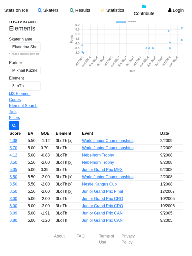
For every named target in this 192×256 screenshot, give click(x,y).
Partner (15, 62)
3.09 (13, 213)
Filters (14, 118)
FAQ (80, 236)
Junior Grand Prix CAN (102, 213)
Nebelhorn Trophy (98, 155)
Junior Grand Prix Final (102, 191)
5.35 (13, 170)
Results (82, 10)
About (59, 236)
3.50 (13, 162)
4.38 (13, 140)
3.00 (13, 198)
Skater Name (20, 39)
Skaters (50, 10)
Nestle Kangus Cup (99, 184)
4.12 (13, 155)
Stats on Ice (16, 10)
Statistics (114, 10)
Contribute (144, 13)
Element (16, 78)
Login (178, 10)
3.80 (13, 220)
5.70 (13, 148)
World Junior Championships (108, 140)
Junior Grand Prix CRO (102, 198)
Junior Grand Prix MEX (102, 170)
